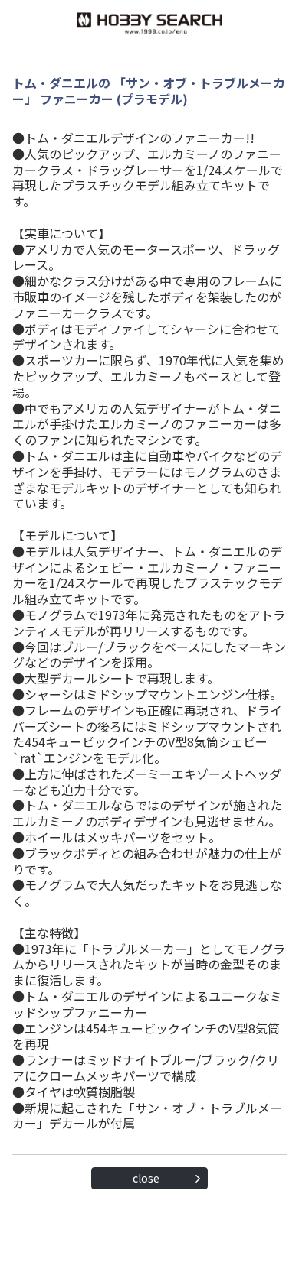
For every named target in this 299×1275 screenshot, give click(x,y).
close (146, 1178)
